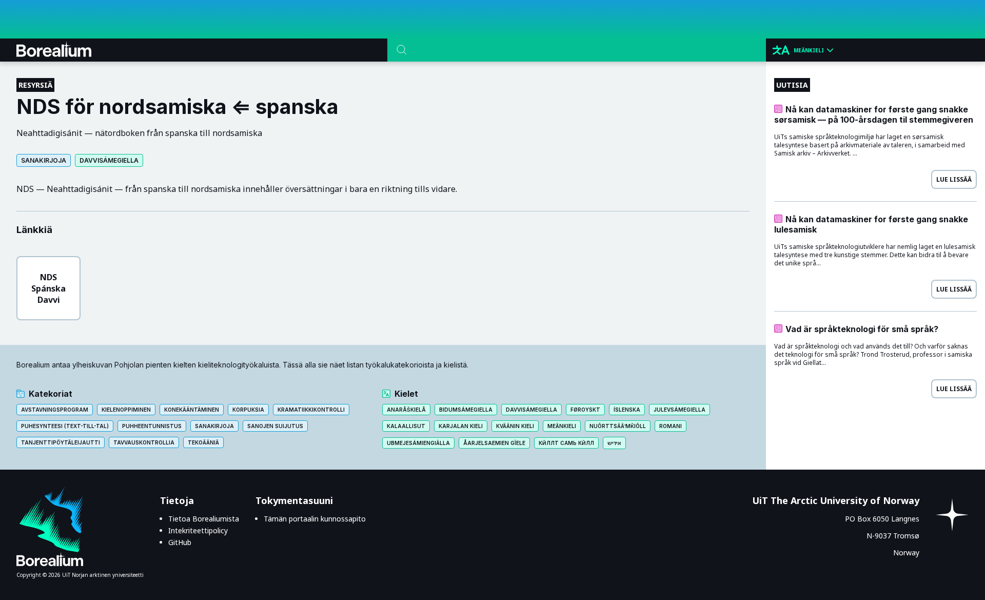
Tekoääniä (203, 442)
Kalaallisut (406, 426)
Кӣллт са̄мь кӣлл (566, 443)
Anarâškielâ (406, 410)
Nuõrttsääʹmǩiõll (617, 426)
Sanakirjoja (43, 160)
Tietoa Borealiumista (203, 519)
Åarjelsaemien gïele (494, 443)
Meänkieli (561, 426)
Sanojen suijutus (275, 426)
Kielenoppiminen (126, 410)
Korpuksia (248, 410)
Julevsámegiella (679, 410)
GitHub (179, 542)
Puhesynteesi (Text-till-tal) (65, 426)
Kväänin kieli (515, 426)
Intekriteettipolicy (198, 530)
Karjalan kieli (461, 426)
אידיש (614, 443)
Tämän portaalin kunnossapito (315, 519)
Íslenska (627, 410)
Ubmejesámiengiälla (418, 443)
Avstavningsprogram (54, 410)
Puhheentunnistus (152, 426)
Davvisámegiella (109, 160)
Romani (670, 426)
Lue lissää (954, 179)
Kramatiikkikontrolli (311, 410)
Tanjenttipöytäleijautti (60, 442)
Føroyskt (585, 410)
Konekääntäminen (191, 410)
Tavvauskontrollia (143, 442)
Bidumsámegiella (466, 410)
